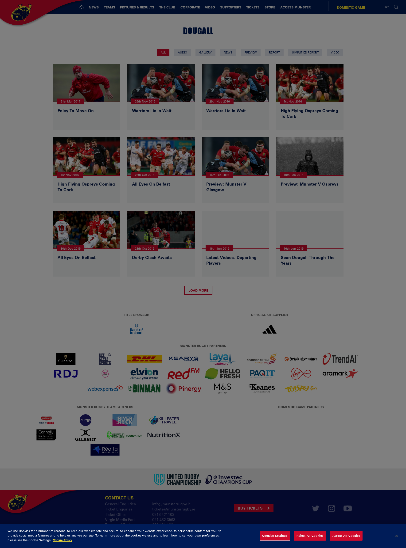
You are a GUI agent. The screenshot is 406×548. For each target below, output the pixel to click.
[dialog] (203, 536)
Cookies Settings (274, 535)
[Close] (396, 536)
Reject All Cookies (310, 535)
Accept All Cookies (346, 535)
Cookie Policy (62, 540)
